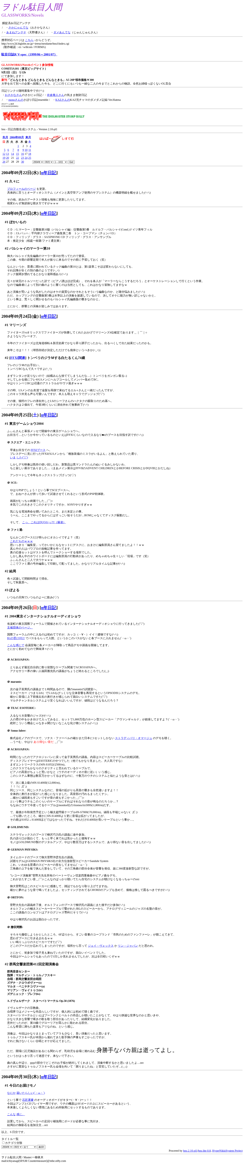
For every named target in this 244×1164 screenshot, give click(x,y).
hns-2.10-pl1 (190, 1150)
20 (7, 157)
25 (29, 157)
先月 (5, 137)
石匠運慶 (28, 1099)
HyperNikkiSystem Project (227, 1150)
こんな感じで (15, 645)
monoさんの (15, 99)
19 (4, 157)
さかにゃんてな (18, 27)
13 (7, 153)
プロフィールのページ (21, 188)
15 (17, 153)
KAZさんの (62, 99)
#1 (6, 181)
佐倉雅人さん (55, 95)
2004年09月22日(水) (20, 172)
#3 (6, 590)
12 (4, 153)
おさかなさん (13, 95)
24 (26, 157)
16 (22, 153)
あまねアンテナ (16, 32)
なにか (11, 1092)
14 (12, 153)
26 (4, 161)
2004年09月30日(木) (20, 1076)
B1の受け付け (16, 638)
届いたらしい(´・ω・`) (30, 1092)
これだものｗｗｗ (21, 541)
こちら (29, 40)
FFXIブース (38, 450)
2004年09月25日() (20, 415)
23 (22, 157)
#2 (6, 248)
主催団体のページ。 (20, 627)
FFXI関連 (17, 358)
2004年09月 (17, 137)
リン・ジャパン (128, 945)
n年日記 (48, 172)
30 (22, 161)
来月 (28, 137)
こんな (11, 1114)
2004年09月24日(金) (20, 316)
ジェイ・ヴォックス (101, 945)
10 (26, 149)
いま (13, 457)
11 (29, 149)
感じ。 (20, 1114)
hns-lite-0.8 (204, 1150)
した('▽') (22, 457)
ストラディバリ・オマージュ (133, 738)
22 (17, 157)
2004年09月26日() (20, 607)
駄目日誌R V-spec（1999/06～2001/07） (29, 54)
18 (29, 153)
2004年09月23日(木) (20, 213)
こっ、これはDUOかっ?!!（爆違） (44, 522)
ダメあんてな (62, 32)
